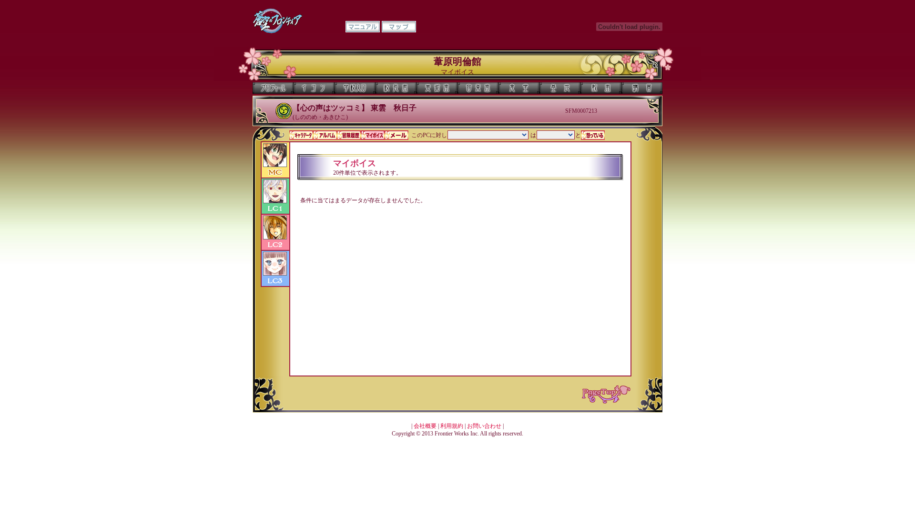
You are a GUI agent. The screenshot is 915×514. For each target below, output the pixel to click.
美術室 (437, 88)
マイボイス (373, 135)
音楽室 (478, 88)
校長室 (396, 88)
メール (396, 135)
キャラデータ (301, 135)
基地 (559, 88)
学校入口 (355, 88)
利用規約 (451, 426)
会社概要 (425, 426)
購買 (641, 88)
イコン (314, 88)
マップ (399, 26)
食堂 (518, 88)
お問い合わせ (484, 426)
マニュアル (363, 26)
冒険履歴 (349, 135)
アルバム (325, 135)
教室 (600, 88)
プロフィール (273, 88)
